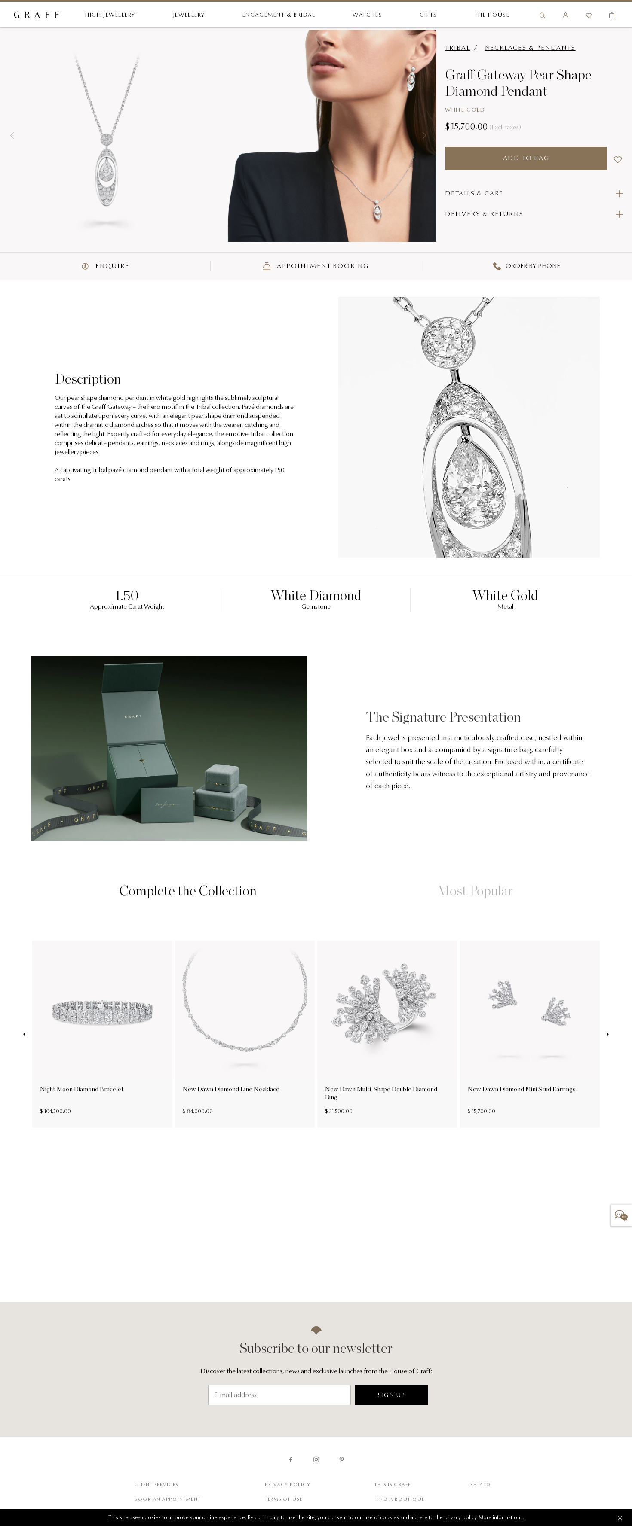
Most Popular (475, 891)
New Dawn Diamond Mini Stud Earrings (522, 1089)
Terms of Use (283, 1499)
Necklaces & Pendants (530, 48)
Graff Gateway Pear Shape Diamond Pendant (518, 82)
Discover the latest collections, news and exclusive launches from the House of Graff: (316, 1371)
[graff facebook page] (291, 1459)
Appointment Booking (322, 266)
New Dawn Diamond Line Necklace (231, 1089)
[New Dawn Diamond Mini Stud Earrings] (530, 1011)
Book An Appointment (167, 1499)
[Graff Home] (36, 15)
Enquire (111, 266)
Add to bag (526, 158)
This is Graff (392, 1485)
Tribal (457, 48)
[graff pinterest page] (341, 1459)
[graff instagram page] (316, 1459)
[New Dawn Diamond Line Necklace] (245, 1011)
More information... (501, 1517)
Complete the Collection (188, 891)
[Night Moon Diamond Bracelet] (102, 1011)
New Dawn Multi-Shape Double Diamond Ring (381, 1093)
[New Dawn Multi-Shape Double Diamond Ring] (387, 1011)
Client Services (156, 1485)
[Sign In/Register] (565, 15)
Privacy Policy (287, 1485)
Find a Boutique (399, 1499)
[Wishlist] (588, 15)
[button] (12, 135)
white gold (465, 110)
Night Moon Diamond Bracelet (82, 1089)
